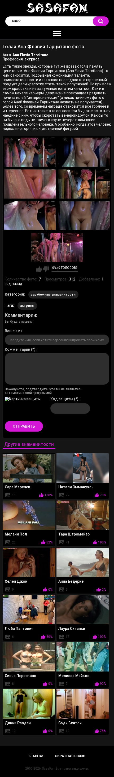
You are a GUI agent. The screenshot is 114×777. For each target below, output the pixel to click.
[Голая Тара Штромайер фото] (82, 515)
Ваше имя (14, 331)
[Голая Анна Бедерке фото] (82, 562)
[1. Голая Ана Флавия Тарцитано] (30, 152)
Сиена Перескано (20, 676)
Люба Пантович (19, 628)
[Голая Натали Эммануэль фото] (82, 468)
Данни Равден (18, 723)
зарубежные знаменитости (53, 294)
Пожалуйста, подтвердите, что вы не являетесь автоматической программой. (43, 391)
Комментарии (20, 315)
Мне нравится (39, 269)
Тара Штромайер (74, 534)
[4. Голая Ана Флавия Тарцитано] (84, 184)
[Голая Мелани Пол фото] (29, 515)
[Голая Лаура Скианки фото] (82, 609)
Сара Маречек (17, 487)
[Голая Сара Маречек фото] (29, 468)
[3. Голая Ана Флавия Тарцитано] (30, 184)
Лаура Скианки (71, 628)
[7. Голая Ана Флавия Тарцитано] (57, 247)
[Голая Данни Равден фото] (29, 704)
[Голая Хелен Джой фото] (29, 562)
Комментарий (17, 349)
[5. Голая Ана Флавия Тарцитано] (30, 215)
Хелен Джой (16, 581)
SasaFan (48, 768)
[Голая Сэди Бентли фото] (82, 704)
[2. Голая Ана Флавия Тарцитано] (84, 152)
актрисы (27, 306)
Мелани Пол (16, 534)
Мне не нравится (46, 269)
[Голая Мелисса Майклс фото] (82, 656)
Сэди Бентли (70, 723)
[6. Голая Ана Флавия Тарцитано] (84, 215)
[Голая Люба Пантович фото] (29, 609)
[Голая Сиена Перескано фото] (29, 656)
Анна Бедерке (71, 581)
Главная (36, 756)
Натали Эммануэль (76, 487)
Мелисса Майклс (73, 676)
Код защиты (61, 399)
